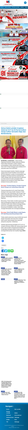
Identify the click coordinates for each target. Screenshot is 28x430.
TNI (7, 421)
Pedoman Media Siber (12, 427)
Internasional (17, 415)
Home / (2, 123)
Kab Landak (8, 7)
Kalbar (22, 7)
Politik (5, 123)
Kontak (18, 427)
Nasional (8, 415)
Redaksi (12, 426)
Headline (4, 245)
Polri (15, 419)
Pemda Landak (15, 7)
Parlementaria (9, 417)
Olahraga (16, 417)
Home (2, 7)
